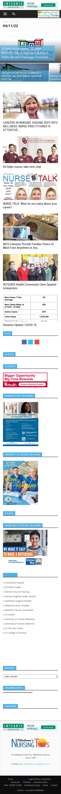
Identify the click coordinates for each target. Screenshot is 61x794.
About (45, 785)
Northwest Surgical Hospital (18, 600)
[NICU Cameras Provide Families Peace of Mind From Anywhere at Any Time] (30, 227)
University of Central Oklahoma (19, 619)
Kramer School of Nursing (17, 591)
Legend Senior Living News (40, 779)
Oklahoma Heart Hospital (17, 605)
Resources (15, 782)
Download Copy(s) (32, 785)
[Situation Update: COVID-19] (30, 308)
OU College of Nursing (15, 632)
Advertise (27, 782)
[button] (5, 14)
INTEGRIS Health (13, 587)
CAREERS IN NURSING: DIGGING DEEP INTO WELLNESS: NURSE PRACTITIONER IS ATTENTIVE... (30, 126)
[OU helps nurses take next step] (30, 149)
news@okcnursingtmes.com (36, 764)
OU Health (10, 614)
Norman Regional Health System (20, 596)
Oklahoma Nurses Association (19, 610)
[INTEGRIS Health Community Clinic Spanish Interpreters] (30, 267)
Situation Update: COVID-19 (19, 325)
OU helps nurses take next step (22, 167)
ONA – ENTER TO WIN (13, 785)
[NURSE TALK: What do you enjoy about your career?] (30, 186)
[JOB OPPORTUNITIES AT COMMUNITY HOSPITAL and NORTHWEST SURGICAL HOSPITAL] (24, 75)
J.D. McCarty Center (14, 628)
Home (5, 21)
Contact (54, 785)
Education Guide (40, 782)
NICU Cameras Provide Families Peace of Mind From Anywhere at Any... (28, 246)
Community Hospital (14, 582)
